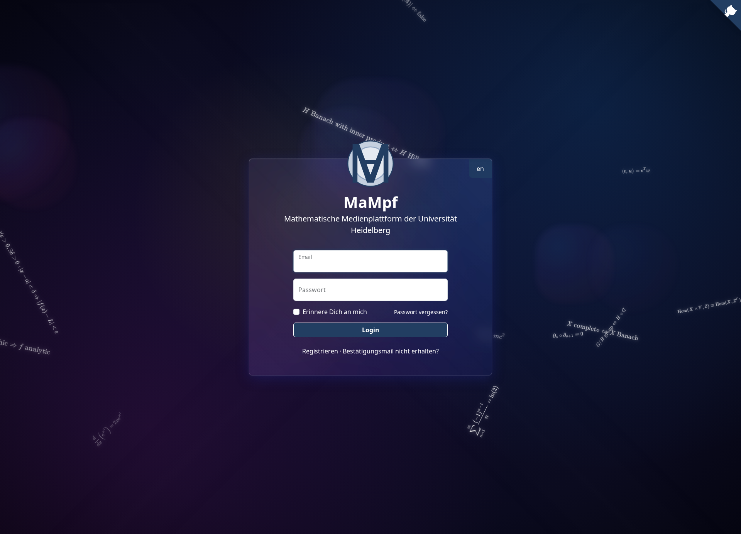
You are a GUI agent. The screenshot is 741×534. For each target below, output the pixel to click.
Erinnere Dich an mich (335, 312)
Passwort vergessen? (421, 312)
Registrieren (320, 351)
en (480, 168)
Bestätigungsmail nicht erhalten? (391, 351)
